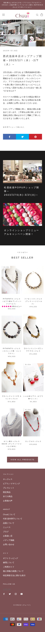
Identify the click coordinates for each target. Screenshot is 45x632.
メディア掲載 (8, 540)
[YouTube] (21, 593)
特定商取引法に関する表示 (14, 575)
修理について (8, 562)
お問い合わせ (8, 544)
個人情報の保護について (13, 571)
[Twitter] (10, 593)
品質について (8, 523)
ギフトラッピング (10, 558)
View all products (22, 460)
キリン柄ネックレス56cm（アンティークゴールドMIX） (12, 443)
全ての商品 (7, 496)
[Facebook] (4, 593)
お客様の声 (7, 501)
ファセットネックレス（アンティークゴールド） (33, 301)
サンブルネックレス (33, 441)
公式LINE (7, 589)
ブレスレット (8, 488)
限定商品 (6, 492)
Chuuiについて (9, 514)
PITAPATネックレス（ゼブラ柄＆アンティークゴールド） (12, 301)
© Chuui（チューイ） (23, 605)
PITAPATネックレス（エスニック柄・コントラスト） (12, 351)
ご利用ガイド (8, 567)
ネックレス (7, 479)
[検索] (37, 15)
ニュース (6, 527)
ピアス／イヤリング (11, 483)
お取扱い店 (7, 536)
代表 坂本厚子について (12, 518)
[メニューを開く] (3, 15)
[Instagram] (16, 593)
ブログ (6, 531)
